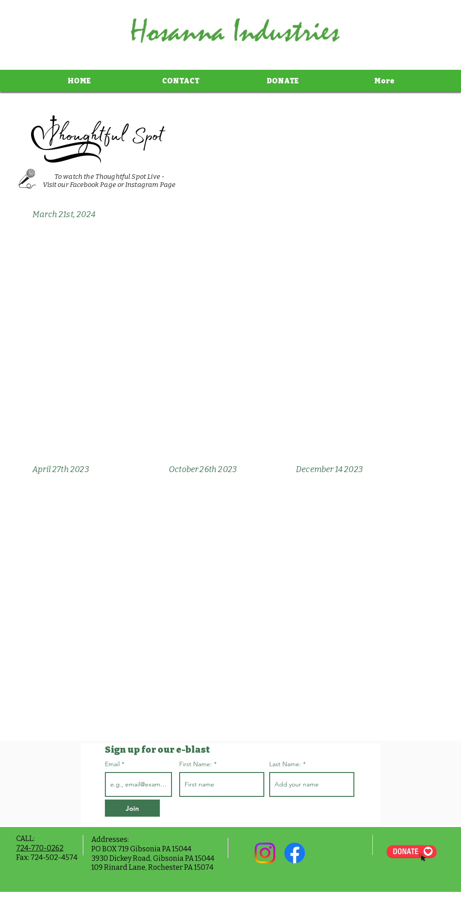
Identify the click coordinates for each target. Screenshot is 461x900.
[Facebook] (294, 853)
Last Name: (285, 764)
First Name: (195, 764)
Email (113, 764)
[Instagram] (265, 853)
